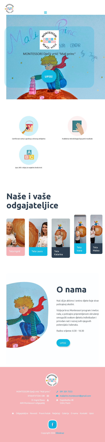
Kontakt (83, 413)
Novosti (33, 413)
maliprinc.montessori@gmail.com (75, 396)
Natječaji (56, 413)
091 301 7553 (66, 391)
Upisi (48, 76)
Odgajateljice (22, 413)
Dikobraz (60, 433)
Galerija (65, 413)
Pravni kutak (44, 413)
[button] (26, 12)
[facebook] (52, 424)
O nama (74, 413)
